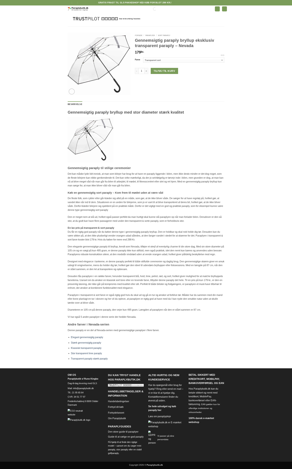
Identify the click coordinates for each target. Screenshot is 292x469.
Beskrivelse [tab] (75, 104)
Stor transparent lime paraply (86, 353)
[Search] (152, 9)
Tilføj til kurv (164, 71)
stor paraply (122, 449)
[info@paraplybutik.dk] (69, 2)
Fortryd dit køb (115, 407)
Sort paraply (164, 35)
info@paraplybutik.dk (83, 388)
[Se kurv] (224, 8)
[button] (217, 8)
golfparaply (113, 453)
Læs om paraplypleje (159, 416)
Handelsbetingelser (118, 401)
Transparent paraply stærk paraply (89, 358)
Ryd (222, 55)
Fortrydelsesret (116, 412)
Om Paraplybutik (117, 418)
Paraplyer (150, 35)
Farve (137, 60)
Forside (138, 35)
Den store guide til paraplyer (123, 431)
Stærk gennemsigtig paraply (86, 342)
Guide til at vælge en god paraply (126, 436)
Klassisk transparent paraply (86, 348)
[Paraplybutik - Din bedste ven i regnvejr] (80, 8)
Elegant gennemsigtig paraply (87, 337)
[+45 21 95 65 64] (81, 2)
